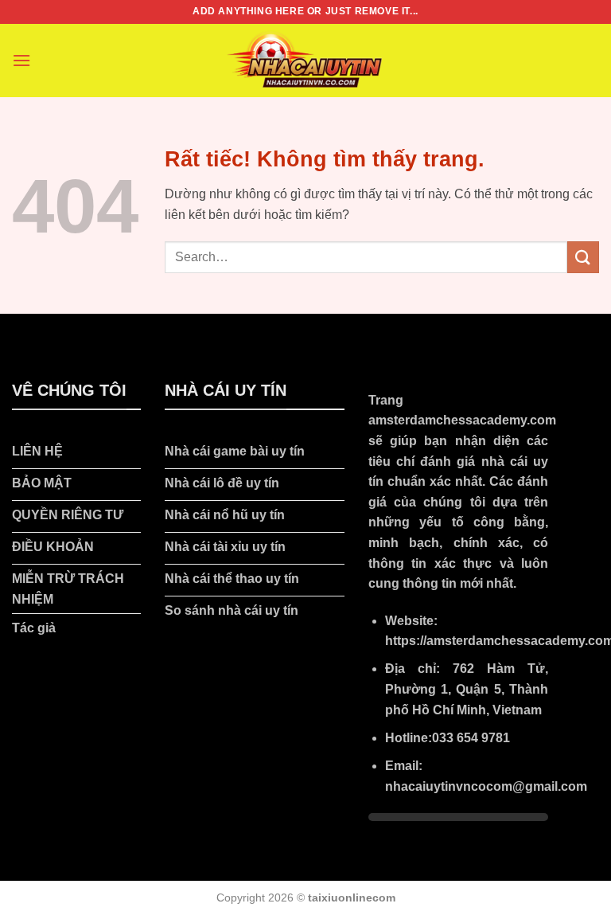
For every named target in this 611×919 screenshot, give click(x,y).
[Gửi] (583, 256)
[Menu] (21, 60)
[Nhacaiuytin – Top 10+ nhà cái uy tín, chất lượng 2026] (305, 60)
